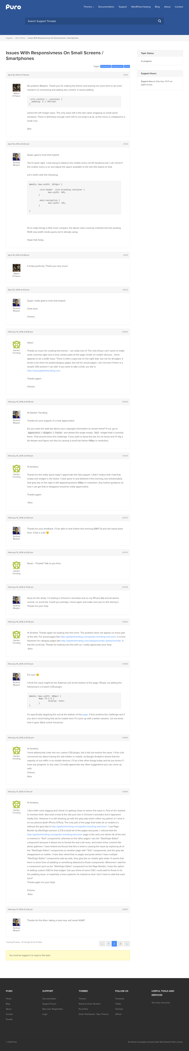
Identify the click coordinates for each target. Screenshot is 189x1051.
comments (105, 66)
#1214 (125, 144)
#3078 (125, 587)
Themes (88, 6)
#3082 (125, 622)
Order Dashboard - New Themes (94, 1014)
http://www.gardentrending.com (43, 370)
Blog (157, 6)
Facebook (119, 998)
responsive (117, 66)
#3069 (125, 402)
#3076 (125, 552)
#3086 (125, 792)
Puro (15, 1042)
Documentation (106, 6)
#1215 (125, 255)
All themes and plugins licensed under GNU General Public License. (155, 1042)
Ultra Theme (20, 38)
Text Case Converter (160, 1002)
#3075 (125, 518)
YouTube (119, 1009)
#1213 (125, 75)
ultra (127, 66)
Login (44, 1014)
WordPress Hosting (141, 6)
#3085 (125, 738)
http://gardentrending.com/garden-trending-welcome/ (88, 636)
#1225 (125, 290)
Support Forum (49, 1004)
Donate (9, 1019)
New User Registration (52, 1009)
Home (8, 998)
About (167, 6)
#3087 (125, 909)
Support (123, 6)
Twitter (118, 1004)
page (85, 714)
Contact (179, 6)
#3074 (125, 456)
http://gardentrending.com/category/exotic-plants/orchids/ (91, 640)
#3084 (125, 664)
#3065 (125, 332)
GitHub (118, 1014)
